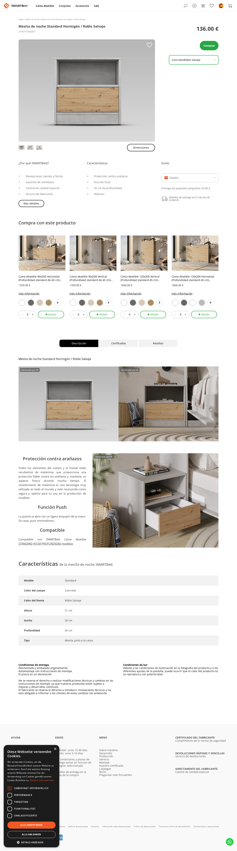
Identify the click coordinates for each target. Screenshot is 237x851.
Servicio (104, 759)
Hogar (21, 19)
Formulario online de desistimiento (175, 826)
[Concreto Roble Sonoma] (39, 302)
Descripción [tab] (79, 343)
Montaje (104, 762)
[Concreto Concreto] (201, 302)
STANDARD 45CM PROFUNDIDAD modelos (46, 543)
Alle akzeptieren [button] (31, 825)
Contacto (95, 826)
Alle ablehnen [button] (31, 834)
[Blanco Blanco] (22, 302)
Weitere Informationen (42, 780)
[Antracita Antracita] (133, 302)
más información (29, 293)
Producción (106, 756)
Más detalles (31, 203)
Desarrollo (105, 753)
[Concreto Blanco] (193, 302)
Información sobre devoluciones (116, 826)
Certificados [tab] (118, 343)
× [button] (55, 749)
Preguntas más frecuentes (115, 775)
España (173, 177)
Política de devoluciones (145, 826)
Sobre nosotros (108, 750)
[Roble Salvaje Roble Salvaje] (48, 302)
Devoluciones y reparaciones (206, 826)
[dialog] (31, 796)
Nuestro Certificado (111, 765)
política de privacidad (78, 826)
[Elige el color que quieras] (57, 302)
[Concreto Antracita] (184, 302)
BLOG (102, 771)
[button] (31, 842)
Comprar (209, 45)
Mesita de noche (33, 19)
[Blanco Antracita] (31, 302)
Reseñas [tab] (158, 343)
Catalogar (105, 769)
